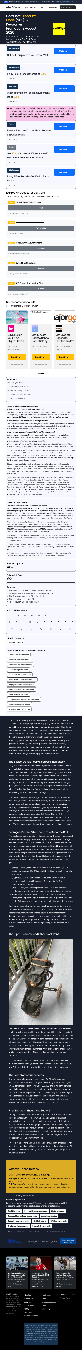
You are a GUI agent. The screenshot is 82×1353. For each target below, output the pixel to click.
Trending (33, 7)
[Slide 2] (42, 373)
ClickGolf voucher (40, 1221)
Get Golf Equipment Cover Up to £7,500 (28, 55)
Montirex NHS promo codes (19, 655)
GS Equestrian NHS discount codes (21, 689)
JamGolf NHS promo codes (18, 694)
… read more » (59, 116)
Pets (44, 1298)
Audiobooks (46, 1295)
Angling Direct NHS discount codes (21, 684)
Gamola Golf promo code (41, 1226)
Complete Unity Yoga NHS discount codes (24, 699)
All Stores (27, 1309)
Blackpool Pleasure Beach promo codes (22, 1216)
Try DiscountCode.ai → (67, 2)
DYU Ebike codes (14, 1211)
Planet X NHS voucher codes (19, 660)
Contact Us (28, 1298)
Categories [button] (53, 7)
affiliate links (26, 394)
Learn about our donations (68, 1241)
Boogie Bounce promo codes (18, 1221)
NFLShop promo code (59, 1221)
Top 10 (42, 7)
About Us (27, 1295)
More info (12, 60)
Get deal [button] (64, 51)
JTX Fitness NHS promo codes (20, 674)
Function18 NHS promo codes (19, 704)
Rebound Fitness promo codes (35, 1211)
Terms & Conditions (67, 1294)
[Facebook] (8, 578)
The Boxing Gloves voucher (18, 1226)
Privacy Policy (65, 1298)
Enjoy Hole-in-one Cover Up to (26, 73)
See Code (17, 357)
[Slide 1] (39, 373)
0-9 (10, 615)
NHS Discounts (16, 1296)
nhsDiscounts (17, 7)
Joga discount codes (49, 1216)
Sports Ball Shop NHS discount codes (22, 679)
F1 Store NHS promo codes (18, 669)
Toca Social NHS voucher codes (20, 665)
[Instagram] (10, 578)
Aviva (60, 1028)
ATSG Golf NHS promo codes (19, 709)
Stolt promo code (57, 1211)
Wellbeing (46, 1309)
